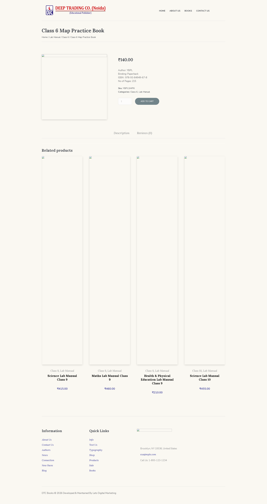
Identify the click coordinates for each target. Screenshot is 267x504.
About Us (46, 439)
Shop (92, 455)
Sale (91, 465)
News (45, 455)
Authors (46, 450)
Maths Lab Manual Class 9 (110, 377)
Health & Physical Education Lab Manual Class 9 (157, 379)
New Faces (47, 465)
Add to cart (147, 101)
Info (91, 439)
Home (45, 37)
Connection (48, 460)
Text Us (93, 444)
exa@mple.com (148, 454)
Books (92, 470)
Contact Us (48, 444)
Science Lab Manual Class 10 (204, 377)
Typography (95, 450)
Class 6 (65, 37)
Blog (44, 470)
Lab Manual (54, 37)
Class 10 (197, 370)
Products (94, 460)
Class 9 (54, 370)
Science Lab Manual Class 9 (62, 377)
